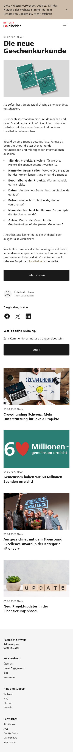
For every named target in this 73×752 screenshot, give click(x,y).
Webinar (8, 694)
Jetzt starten (36, 275)
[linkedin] (28, 316)
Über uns (8, 663)
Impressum (10, 742)
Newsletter (9, 677)
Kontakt (8, 707)
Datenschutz (10, 737)
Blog (6, 672)
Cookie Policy (11, 733)
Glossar (8, 703)
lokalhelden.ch (38, 261)
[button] (65, 24)
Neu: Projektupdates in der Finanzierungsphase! (26, 608)
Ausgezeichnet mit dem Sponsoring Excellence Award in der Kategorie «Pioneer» (33, 544)
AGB (6, 728)
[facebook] (7, 316)
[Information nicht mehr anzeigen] (66, 10)
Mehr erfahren (43, 13)
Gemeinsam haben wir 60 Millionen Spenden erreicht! (33, 479)
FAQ (6, 698)
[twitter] (17, 316)
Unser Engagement (14, 668)
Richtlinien (9, 724)
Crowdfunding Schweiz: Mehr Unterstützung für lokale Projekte (31, 416)
